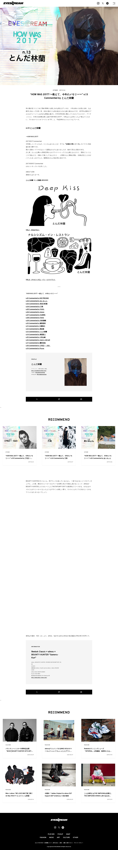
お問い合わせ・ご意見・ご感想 (59, 842)
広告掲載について (48, 842)
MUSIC (51, 838)
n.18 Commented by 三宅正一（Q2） (38, 346)
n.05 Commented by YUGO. (35, 309)
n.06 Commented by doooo (35, 312)
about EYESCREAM (39, 842)
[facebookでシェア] (59, 399)
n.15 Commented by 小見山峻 (36, 337)
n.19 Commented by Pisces (35, 349)
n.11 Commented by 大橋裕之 (35, 326)
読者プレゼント (69, 842)
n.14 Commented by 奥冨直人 (36, 335)
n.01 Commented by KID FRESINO (37, 298)
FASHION (47, 745)
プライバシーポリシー (78, 842)
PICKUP (60, 834)
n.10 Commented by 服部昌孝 (36, 323)
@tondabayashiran (40, 372)
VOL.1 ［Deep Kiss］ (33, 230)
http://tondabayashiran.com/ (38, 370)
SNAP (68, 834)
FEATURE (51, 834)
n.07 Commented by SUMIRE (35, 315)
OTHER (8, 452)
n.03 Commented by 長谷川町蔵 (36, 304)
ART (58, 838)
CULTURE (8, 745)
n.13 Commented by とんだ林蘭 (36, 332)
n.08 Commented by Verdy (35, 318)
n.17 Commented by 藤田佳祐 (36, 343)
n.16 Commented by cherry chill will (38, 340)
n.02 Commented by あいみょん (36, 301)
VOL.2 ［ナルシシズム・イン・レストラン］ (41, 280)
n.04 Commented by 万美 (34, 307)
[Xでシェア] (37, 399)
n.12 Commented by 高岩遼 (35, 329)
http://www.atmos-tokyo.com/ (39, 677)
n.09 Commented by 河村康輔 (36, 321)
